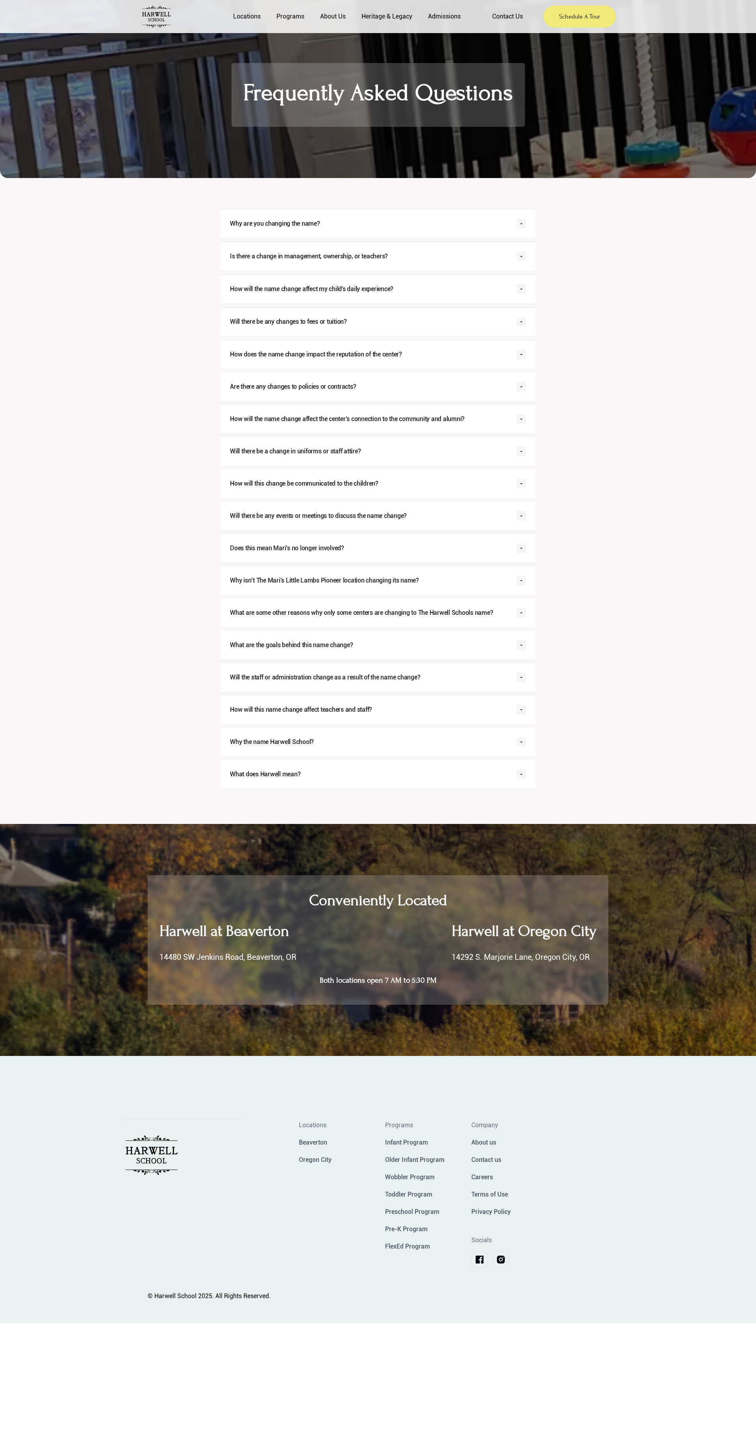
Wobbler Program (410, 1177)
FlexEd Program (407, 1246)
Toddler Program (408, 1194)
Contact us (486, 1159)
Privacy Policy (491, 1211)
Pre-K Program (406, 1229)
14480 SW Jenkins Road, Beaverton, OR (227, 957)
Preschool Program (412, 1211)
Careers (482, 1177)
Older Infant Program (415, 1159)
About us (483, 1142)
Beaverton (313, 1142)
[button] (247, 16)
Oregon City (315, 1159)
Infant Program (406, 1142)
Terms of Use (489, 1194)
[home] (178, 16)
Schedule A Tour (579, 16)
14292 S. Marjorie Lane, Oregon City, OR (521, 957)
